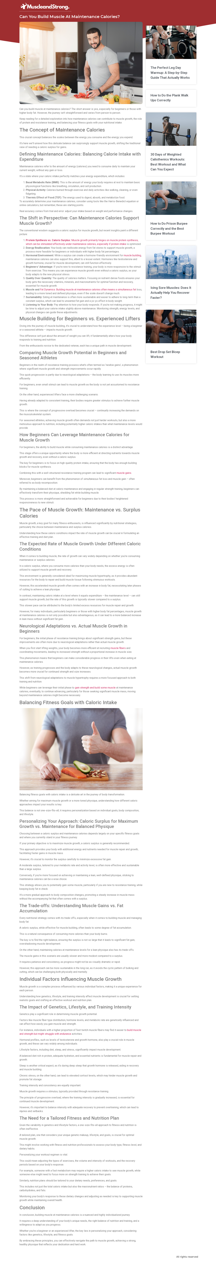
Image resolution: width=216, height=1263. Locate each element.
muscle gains (124, 472)
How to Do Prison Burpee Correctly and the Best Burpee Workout (169, 228)
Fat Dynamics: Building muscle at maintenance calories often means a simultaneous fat (88, 289)
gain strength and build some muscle (95, 687)
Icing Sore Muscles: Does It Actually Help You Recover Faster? (171, 293)
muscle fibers (118, 648)
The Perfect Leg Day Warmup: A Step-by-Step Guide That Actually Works (170, 73)
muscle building (132, 255)
